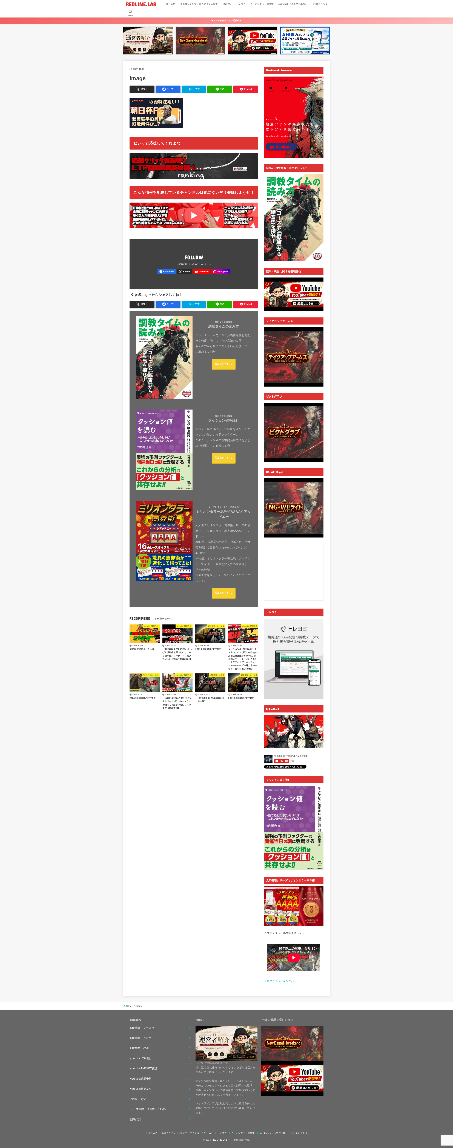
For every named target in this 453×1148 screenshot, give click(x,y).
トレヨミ (240, 4)
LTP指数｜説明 (139, 1048)
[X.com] (184, 271)
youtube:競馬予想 (140, 1078)
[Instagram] (220, 271)
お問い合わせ (320, 4)
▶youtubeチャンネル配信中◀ (226, 20)
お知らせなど (138, 1099)
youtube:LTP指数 (140, 1058)
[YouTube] (201, 271)
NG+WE (227, 4)
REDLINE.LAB (141, 4)
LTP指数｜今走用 (140, 1037)
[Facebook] (166, 271)
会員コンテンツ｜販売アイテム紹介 (199, 4)
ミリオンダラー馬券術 (262, 4)
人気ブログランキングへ (279, 981)
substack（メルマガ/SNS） (293, 4)
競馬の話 (135, 1119)
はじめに (171, 4)
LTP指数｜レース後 (142, 1027)
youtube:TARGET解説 (143, 1068)
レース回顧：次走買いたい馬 (148, 1109)
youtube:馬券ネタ (140, 1088)
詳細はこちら (223, 364)
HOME (129, 1006)
